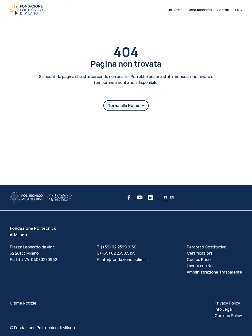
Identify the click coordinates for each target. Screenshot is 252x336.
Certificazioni (199, 253)
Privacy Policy (227, 303)
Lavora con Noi (200, 265)
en (172, 197)
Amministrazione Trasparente (214, 272)
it (166, 197)
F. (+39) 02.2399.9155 (116, 253)
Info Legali (224, 309)
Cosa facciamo (200, 9)
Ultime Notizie (23, 303)
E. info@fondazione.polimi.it (122, 259)
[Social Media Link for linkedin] (151, 197)
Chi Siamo (175, 9)
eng (238, 9)
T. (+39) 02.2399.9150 (116, 247)
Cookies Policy (228, 315)
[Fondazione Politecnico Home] (26, 10)
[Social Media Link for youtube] (140, 197)
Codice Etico (199, 259)
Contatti (223, 9)
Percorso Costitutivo (206, 247)
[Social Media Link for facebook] (129, 197)
